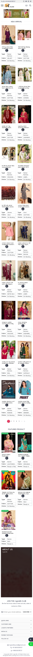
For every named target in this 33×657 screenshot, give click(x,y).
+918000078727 (17, 650)
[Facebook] (24, 1)
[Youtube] (26, 1)
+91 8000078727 (10, 1)
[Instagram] (28, 1)
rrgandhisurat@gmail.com (17, 645)
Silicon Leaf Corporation (23, 655)
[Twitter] (31, 1)
